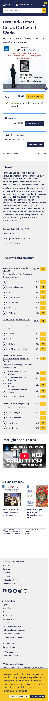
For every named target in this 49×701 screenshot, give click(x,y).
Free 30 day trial (35, 144)
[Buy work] (43, 269)
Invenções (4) (22, 403)
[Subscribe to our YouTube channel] (26, 591)
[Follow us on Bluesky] (15, 591)
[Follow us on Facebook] (5, 591)
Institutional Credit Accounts (14, 630)
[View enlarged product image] (24, 67)
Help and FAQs (8, 619)
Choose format (32, 123)
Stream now (17, 135)
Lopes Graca (9, 268)
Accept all (39, 696)
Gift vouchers (8, 615)
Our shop (6, 573)
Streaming (7, 608)
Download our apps (10, 655)
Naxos (12, 233)
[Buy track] (43, 282)
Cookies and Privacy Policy (13, 637)
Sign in (5, 604)
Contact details (9, 647)
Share (43, 153)
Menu (7, 5)
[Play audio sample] (5, 282)
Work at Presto (9, 583)
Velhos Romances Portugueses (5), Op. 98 (16, 358)
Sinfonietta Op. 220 (16, 321)
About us (6, 565)
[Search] (44, 10)
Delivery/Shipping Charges (13, 626)
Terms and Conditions (11, 634)
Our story (6, 576)
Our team (6, 569)
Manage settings (17, 696)
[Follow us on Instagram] (21, 591)
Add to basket (36, 96)
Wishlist (6, 612)
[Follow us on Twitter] (10, 591)
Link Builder (7, 623)
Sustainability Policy (10, 580)
